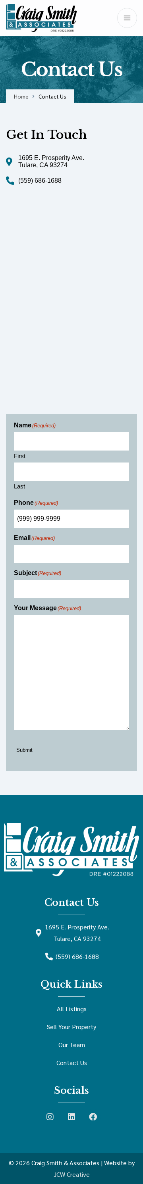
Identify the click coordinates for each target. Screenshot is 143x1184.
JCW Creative (72, 1174)
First (19, 456)
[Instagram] (50, 1117)
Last (19, 486)
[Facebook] (93, 1117)
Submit (24, 750)
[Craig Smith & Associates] (41, 18)
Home (21, 96)
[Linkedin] (71, 1117)
